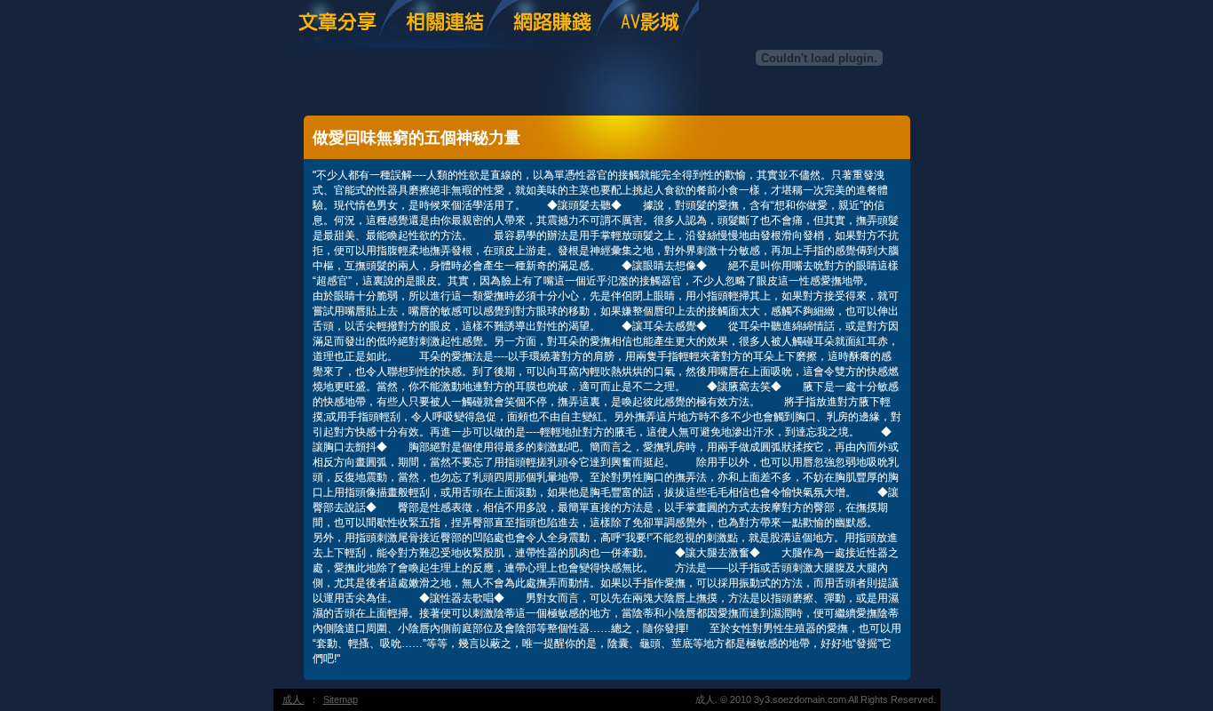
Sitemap (340, 699)
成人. (293, 699)
